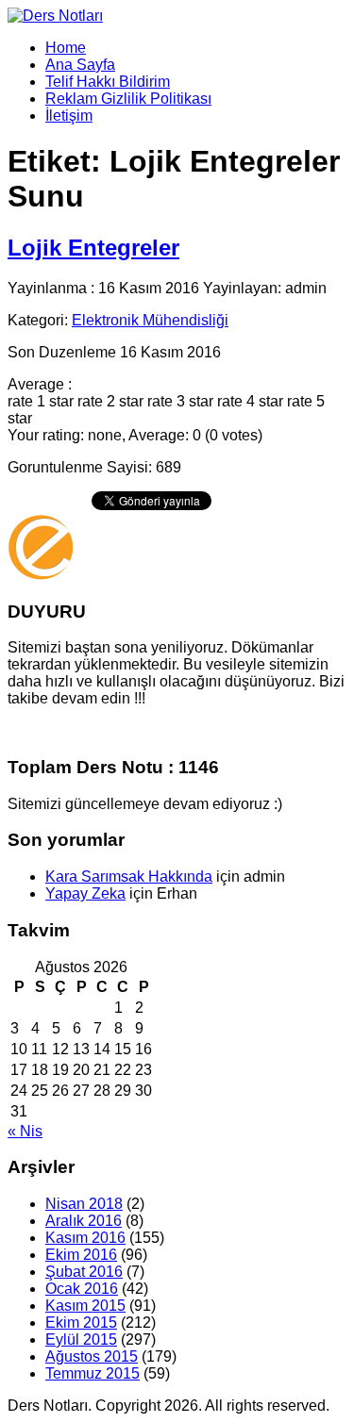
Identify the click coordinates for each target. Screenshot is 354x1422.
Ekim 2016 (81, 1255)
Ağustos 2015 (91, 1356)
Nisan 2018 (84, 1204)
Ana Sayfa (80, 65)
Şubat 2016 (84, 1272)
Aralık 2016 (83, 1221)
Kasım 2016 (85, 1238)
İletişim (69, 115)
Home (65, 48)
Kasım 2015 (85, 1306)
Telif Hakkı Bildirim (107, 82)
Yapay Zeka (85, 893)
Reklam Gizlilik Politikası (128, 99)
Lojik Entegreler (93, 247)
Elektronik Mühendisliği (150, 320)
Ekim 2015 (81, 1323)
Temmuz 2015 (92, 1373)
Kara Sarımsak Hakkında (128, 876)
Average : (40, 384)
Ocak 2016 (81, 1289)
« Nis (25, 1131)
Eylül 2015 (81, 1339)
